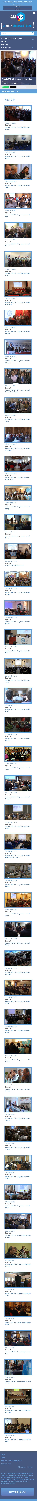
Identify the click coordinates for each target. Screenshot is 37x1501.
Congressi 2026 (6, 48)
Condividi (6, 87)
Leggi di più (18, 6)
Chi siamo (21, 1467)
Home (3, 1455)
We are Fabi (4, 45)
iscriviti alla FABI (17, 1491)
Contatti (30, 1467)
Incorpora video (21, 87)
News (3, 1458)
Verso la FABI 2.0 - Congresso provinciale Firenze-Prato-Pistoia (17, 391)
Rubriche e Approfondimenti (11, 1461)
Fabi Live (3, 42)
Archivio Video (6, 1464)
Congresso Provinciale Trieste (14, 565)
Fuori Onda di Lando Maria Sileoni (12, 39)
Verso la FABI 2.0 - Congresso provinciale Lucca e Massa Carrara (17, 856)
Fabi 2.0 (15, 83)
